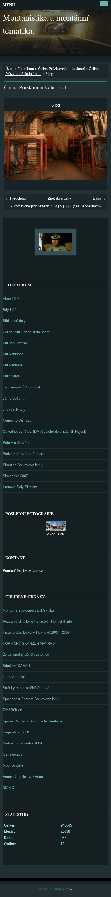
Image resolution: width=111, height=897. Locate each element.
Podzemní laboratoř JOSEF (24, 743)
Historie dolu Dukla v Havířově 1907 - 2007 (36, 632)
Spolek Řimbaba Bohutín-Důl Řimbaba (33, 721)
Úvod (9, 69)
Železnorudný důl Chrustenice (26, 655)
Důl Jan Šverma (15, 343)
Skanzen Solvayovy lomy (23, 465)
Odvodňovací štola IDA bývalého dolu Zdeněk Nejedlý (45, 432)
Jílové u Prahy (14, 409)
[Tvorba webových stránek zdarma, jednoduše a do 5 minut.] (71, 889)
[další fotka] (98, 145)
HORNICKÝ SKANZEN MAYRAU (29, 643)
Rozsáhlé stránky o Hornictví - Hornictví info (37, 621)
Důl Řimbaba (13, 365)
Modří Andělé (13, 765)
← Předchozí (15, 198)
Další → (99, 198)
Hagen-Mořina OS (16, 732)
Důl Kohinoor (13, 354)
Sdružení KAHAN (16, 666)
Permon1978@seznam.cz (23, 571)
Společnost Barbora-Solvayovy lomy (31, 699)
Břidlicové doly (14, 321)
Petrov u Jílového (16, 443)
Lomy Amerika (14, 677)
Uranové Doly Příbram (20, 487)
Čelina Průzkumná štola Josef (61, 69)
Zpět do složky (59, 198)
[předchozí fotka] (13, 145)
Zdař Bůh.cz (12, 710)
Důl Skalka (11, 376)
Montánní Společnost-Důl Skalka (28, 610)
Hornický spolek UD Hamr (23, 777)
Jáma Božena (13, 398)
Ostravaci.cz (13, 754)
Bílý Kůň (9, 310)
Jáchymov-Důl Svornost (21, 387)
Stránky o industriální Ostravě (26, 688)
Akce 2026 (11, 299)
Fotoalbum (26, 69)
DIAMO (8, 788)
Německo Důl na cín (18, 421)
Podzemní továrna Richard (23, 454)
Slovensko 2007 (15, 476)
